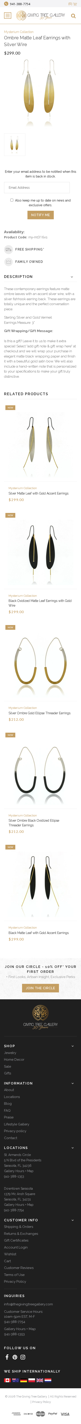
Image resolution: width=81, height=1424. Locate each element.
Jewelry (10, 1053)
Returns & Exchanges (21, 1234)
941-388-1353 (14, 1176)
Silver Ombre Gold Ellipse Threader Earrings (39, 713)
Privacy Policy (15, 1282)
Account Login (16, 1247)
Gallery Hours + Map (19, 1171)
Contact (10, 1138)
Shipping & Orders (18, 1227)
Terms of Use (14, 1275)
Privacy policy (15, 1131)
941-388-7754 (14, 1210)
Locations (12, 1097)
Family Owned (29, 262)
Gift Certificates (16, 1240)
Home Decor (14, 1060)
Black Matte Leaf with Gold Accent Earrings (39, 933)
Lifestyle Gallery (16, 1124)
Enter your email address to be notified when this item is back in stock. (40, 174)
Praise (9, 1117)
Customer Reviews (19, 1268)
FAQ (7, 1111)
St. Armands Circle (17, 1155)
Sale (7, 1067)
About (9, 1090)
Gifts (7, 1073)
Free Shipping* (29, 249)
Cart (7, 1261)
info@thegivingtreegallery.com (28, 1304)
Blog (8, 1104)
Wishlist (10, 1254)
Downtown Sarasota (18, 1188)
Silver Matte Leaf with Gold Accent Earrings (38, 493)
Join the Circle (40, 988)
